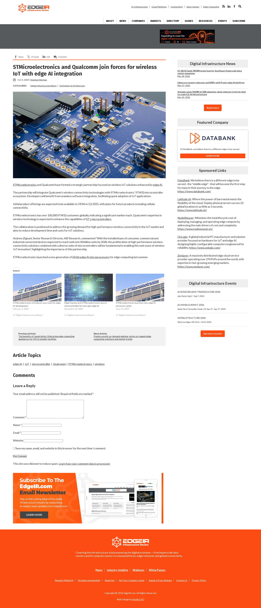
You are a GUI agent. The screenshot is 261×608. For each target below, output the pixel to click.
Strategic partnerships (89, 580)
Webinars (138, 570)
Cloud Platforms (159, 6)
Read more (213, 107)
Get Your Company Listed (131, 580)
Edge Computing (211, 6)
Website (18, 440)
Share (20, 57)
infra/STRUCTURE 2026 (194, 319)
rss (223, 6)
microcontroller (41, 364)
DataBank (183, 180)
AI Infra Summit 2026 (201, 306)
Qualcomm (59, 364)
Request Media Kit (64, 580)
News (122, 21)
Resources (206, 21)
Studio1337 (138, 599)
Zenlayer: (183, 255)
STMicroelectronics (80, 364)
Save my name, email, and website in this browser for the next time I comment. (60, 448)
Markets (155, 21)
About (110, 21)
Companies (138, 21)
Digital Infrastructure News (43, 85)
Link (48, 57)
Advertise (109, 580)
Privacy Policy (199, 580)
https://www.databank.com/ (194, 191)
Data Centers (193, 6)
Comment (62, 57)
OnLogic (182, 236)
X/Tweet (35, 57)
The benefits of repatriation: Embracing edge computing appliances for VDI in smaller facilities (46, 337)
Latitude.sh (184, 199)
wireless (100, 364)
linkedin (229, 6)
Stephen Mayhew (38, 80)
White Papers (157, 570)
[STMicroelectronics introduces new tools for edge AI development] (37, 287)
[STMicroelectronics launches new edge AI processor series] (140, 287)
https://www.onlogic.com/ (204, 247)
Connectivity (177, 6)
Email (17, 432)
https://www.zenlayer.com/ (193, 266)
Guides (189, 21)
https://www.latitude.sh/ (192, 210)
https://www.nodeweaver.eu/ (195, 229)
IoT (27, 364)
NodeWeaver (185, 218)
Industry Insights (117, 570)
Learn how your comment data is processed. (84, 463)
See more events (212, 333)
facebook (234, 6)
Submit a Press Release (160, 580)
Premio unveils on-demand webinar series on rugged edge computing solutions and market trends (122, 337)
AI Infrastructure (139, 6)
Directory (173, 21)
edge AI (17, 364)
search (240, 6)
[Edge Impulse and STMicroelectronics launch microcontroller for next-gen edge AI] (88, 287)
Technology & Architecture (72, 85)
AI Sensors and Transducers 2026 (198, 293)
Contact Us (181, 580)
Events (222, 21)
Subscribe (238, 21)
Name (17, 425)
